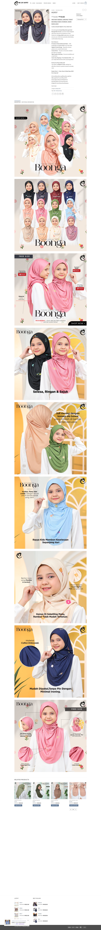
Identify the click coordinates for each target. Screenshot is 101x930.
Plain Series (39, 3)
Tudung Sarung (59, 90)
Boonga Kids (59, 10)
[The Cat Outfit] (21, 3)
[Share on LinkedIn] (63, 94)
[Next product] (83, 10)
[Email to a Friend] (58, 94)
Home (33, 3)
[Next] (86, 838)
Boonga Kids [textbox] (81, 19)
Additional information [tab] (28, 102)
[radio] (71, 809)
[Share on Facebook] (53, 94)
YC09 (52, 801)
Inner (54, 3)
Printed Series (47, 3)
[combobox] (81, 19)
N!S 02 (70, 801)
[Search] (30, 3)
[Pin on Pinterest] (60, 94)
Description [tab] (17, 102)
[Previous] (14, 838)
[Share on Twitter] (55, 94)
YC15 (15, 801)
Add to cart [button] (18, 805)
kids (54, 90)
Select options (73, 805)
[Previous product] (86, 10)
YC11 (34, 801)
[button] (73, 3)
